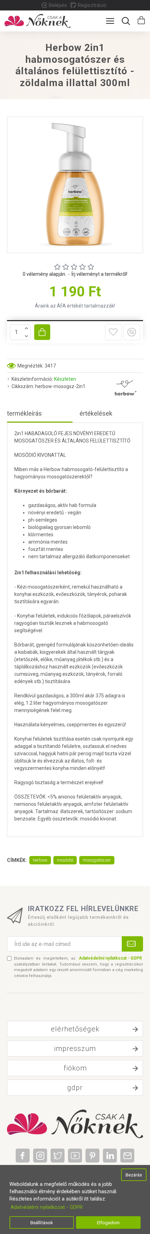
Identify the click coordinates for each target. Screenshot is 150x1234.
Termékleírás (24, 413)
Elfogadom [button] (108, 1222)
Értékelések (96, 413)
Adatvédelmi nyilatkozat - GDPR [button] (46, 1207)
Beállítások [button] (41, 1222)
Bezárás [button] (134, 1175)
